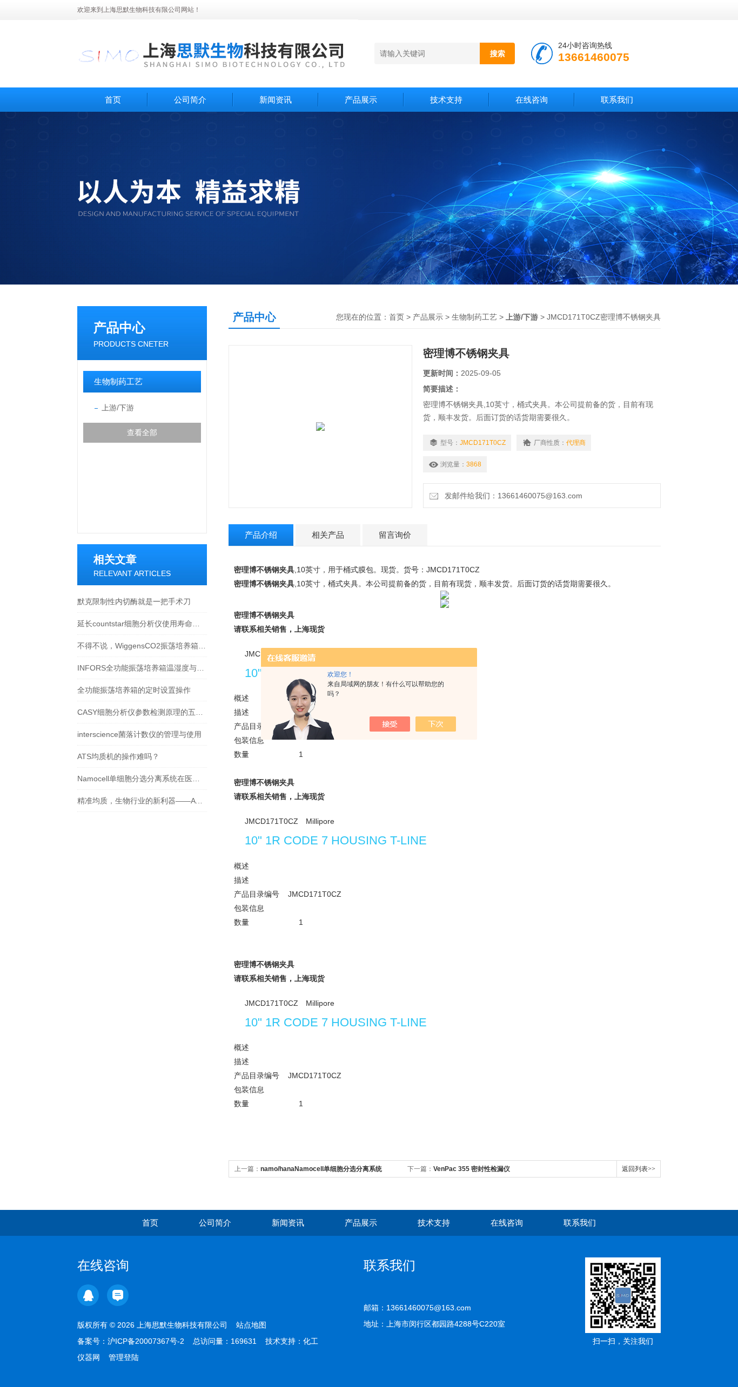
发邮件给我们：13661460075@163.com (511, 495)
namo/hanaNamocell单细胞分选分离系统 (321, 1169)
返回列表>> (638, 1169)
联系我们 (617, 99)
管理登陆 (124, 1357)
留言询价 (395, 534)
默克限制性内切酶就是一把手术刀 (134, 601)
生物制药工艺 (118, 381)
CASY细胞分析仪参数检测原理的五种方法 (142, 712)
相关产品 (328, 534)
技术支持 (446, 99)
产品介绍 (261, 534)
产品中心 (119, 327)
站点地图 (251, 1325)
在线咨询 (531, 99)
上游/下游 (118, 407)
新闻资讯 (275, 99)
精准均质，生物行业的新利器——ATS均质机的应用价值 (142, 800)
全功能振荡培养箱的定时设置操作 (134, 690)
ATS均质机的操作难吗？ (118, 756)
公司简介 (190, 99)
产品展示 (361, 99)
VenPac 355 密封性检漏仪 (471, 1169)
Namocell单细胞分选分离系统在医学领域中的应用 (142, 778)
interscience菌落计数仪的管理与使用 (139, 734)
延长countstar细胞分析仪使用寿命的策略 (142, 623)
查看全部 (142, 432)
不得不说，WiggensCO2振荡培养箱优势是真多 (142, 645)
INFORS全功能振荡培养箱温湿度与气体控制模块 (142, 668)
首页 (113, 99)
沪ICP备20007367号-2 (146, 1341)
